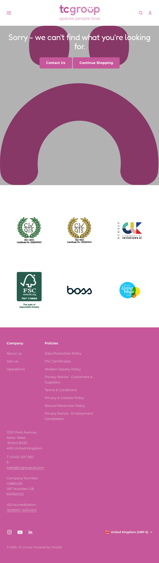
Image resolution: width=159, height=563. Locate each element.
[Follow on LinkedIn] (30, 532)
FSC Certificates (58, 361)
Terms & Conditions (61, 390)
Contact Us (55, 63)
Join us (12, 361)
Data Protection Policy (63, 353)
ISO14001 (29, 510)
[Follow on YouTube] (20, 532)
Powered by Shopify (47, 547)
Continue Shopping (96, 63)
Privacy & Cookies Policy (64, 398)
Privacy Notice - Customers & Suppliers (69, 379)
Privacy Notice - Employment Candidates (69, 416)
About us (14, 353)
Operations (16, 369)
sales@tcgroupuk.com (25, 468)
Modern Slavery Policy (63, 369)
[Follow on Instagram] (9, 532)
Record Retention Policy (65, 406)
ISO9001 (13, 510)
